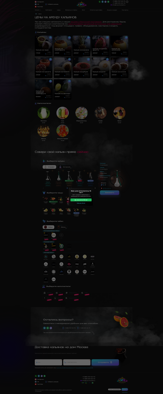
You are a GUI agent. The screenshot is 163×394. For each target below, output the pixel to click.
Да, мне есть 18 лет (81, 199)
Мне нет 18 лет (81, 203)
